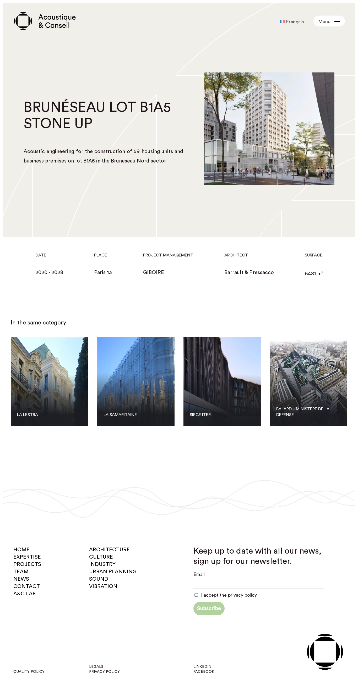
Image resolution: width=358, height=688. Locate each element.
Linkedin (202, 667)
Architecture (109, 549)
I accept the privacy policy (228, 595)
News (21, 579)
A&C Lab (24, 593)
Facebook (203, 672)
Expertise (27, 557)
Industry (102, 564)
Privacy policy (104, 672)
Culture (101, 557)
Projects (27, 564)
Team (21, 571)
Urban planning (113, 571)
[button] (329, 21)
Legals (96, 667)
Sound (98, 579)
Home (21, 549)
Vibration (103, 586)
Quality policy (29, 672)
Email (199, 574)
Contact (26, 586)
